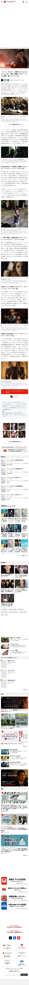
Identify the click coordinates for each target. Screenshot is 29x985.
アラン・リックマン (23, 612)
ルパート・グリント (4, 612)
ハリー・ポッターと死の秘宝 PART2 (15, 460)
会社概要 (7, 968)
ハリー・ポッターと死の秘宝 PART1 (15, 468)
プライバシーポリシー (14, 968)
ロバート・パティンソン (14, 612)
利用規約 (21, 968)
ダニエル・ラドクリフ (12, 609)
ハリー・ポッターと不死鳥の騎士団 (15, 486)
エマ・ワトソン (20, 609)
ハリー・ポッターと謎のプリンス (14, 477)
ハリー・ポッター (4, 609)
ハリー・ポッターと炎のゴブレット (15, 494)
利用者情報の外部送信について (14, 971)
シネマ (6, 614)
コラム (2, 614)
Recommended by (19, 555)
